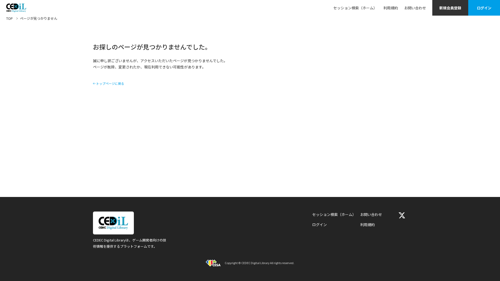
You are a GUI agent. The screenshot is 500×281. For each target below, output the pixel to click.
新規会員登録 (450, 7)
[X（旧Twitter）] (402, 215)
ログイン (484, 7)
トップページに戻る (110, 83)
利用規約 (390, 7)
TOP (9, 18)
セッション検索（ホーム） (355, 7)
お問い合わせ (415, 7)
